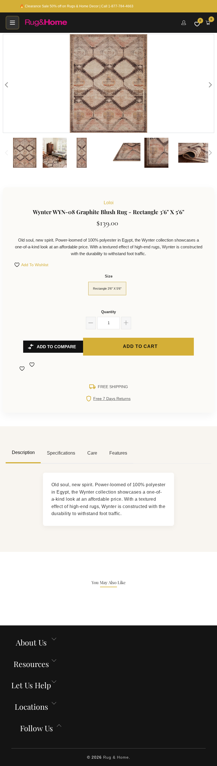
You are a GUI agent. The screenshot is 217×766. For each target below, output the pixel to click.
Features (118, 453)
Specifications (61, 453)
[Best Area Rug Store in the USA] (100, 22)
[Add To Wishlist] (22, 368)
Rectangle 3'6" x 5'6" (107, 288)
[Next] (209, 85)
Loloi (109, 202)
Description (23, 452)
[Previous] (7, 85)
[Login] (183, 22)
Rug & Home (116, 757)
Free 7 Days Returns (112, 398)
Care (92, 453)
